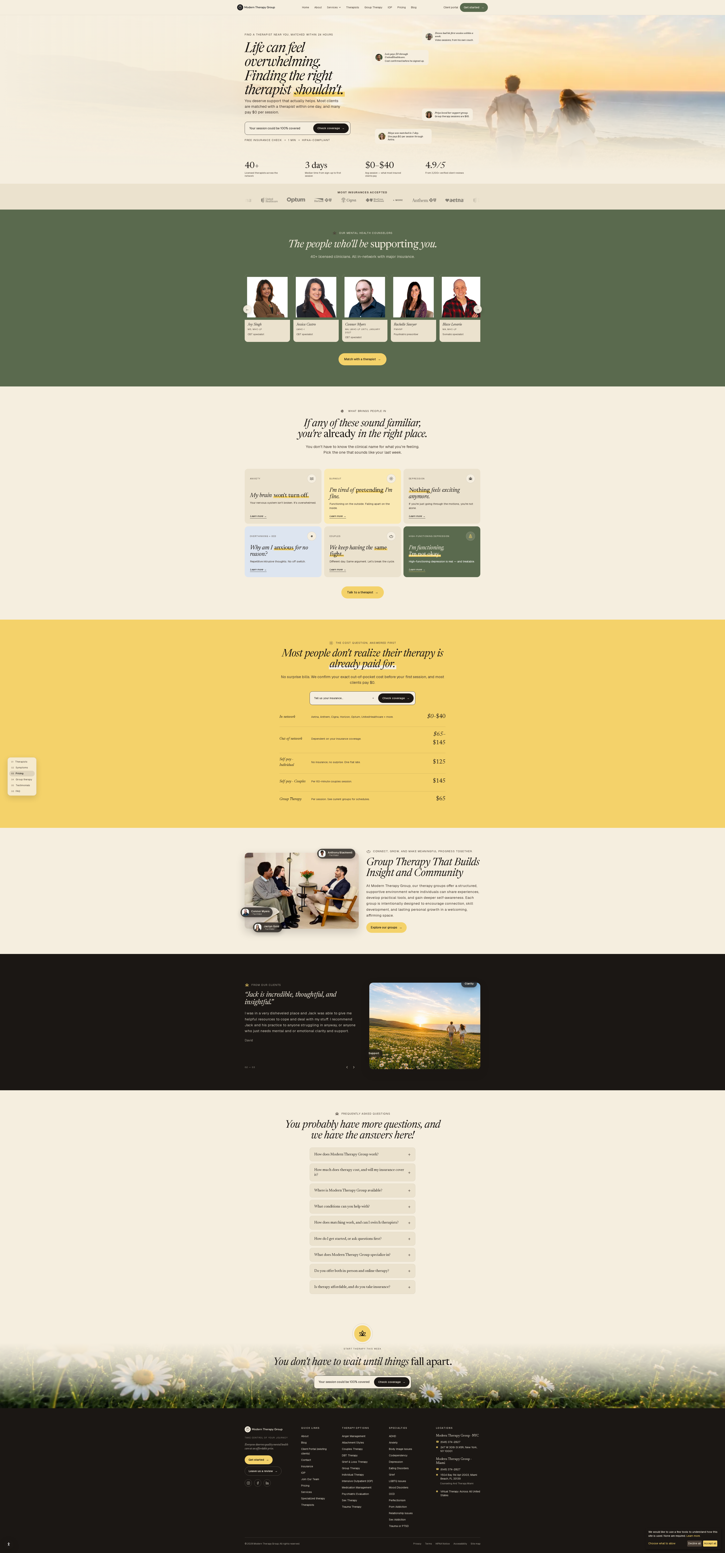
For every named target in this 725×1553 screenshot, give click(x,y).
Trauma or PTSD (399, 1526)
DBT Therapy (350, 1455)
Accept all (710, 1543)
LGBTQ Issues (397, 1481)
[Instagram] (248, 1483)
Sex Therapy (349, 1500)
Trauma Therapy (352, 1506)
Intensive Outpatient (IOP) (357, 1481)
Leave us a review (263, 1471)
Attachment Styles (353, 1442)
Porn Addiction (398, 1506)
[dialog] (683, 1538)
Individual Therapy (353, 1474)
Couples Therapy (352, 1449)
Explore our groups (386, 927)
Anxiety (393, 1442)
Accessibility (460, 1543)
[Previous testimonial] (347, 1067)
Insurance (307, 1466)
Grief (392, 1474)
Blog (413, 7)
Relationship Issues (401, 1513)
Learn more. (693, 1536)
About (318, 7)
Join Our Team (310, 1479)
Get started (474, 7)
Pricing (401, 7)
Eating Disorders (399, 1468)
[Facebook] (257, 1483)
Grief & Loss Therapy (355, 1462)
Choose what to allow (661, 1543)
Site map (475, 1543)
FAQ (15, 791)
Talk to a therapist (362, 592)
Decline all (694, 1543)
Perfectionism (397, 1500)
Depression (396, 1462)
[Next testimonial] (354, 1067)
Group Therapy (373, 7)
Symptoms (19, 767)
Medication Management (356, 1487)
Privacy (417, 1543)
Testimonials (20, 785)
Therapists (352, 7)
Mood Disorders (398, 1487)
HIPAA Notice (443, 1543)
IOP (390, 7)
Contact (306, 1460)
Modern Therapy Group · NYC (457, 1435)
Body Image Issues (400, 1449)
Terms (428, 1543)
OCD (392, 1494)
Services (332, 7)
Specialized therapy (313, 1498)
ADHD (392, 1436)
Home (305, 7)
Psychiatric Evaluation (355, 1494)
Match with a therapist (362, 359)
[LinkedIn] (267, 1483)
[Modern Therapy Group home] (256, 7)
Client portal (450, 7)
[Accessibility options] (9, 1544)
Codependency (398, 1455)
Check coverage (331, 128)
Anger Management (353, 1436)
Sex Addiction (397, 1519)
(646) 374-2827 (448, 1442)
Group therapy (21, 779)
